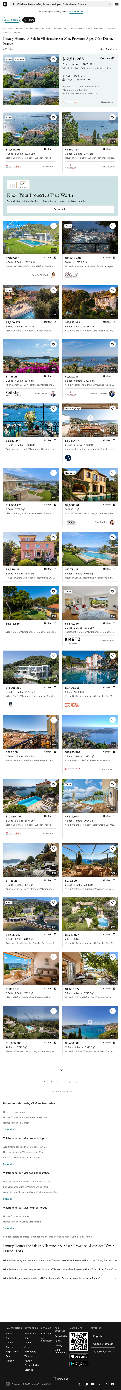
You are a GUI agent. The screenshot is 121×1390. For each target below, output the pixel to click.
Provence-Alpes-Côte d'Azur (38, 28)
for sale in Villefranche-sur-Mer (25, 1146)
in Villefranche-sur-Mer (25, 1187)
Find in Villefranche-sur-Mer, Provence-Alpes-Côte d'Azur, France (47, 1236)
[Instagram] (79, 1384)
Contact (10, 1342)
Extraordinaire (31, 1365)
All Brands (46, 1333)
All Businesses (46, 1339)
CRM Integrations (61, 1351)
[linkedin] (106, 1384)
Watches (28, 1356)
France (19, 28)
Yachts (27, 1342)
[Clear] (110, 4)
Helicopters (30, 1351)
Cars (26, 1338)
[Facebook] (86, 1384)
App (8, 1338)
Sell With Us (61, 1336)
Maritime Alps (60, 28)
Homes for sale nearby (29, 1103)
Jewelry (28, 1360)
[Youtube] (92, 1384)
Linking (58, 1345)
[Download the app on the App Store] (78, 1356)
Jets (26, 1347)
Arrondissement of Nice (79, 28)
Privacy (10, 1360)
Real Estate (8, 28)
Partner (58, 1340)
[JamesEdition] (5, 4)
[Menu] (117, 4)
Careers (10, 1347)
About (9, 1333)
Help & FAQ (12, 1351)
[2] (76, 1082)
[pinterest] (112, 1384)
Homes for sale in (14, 1112)
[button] (53, 59)
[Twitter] (99, 1384)
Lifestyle (28, 1369)
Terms (9, 1356)
